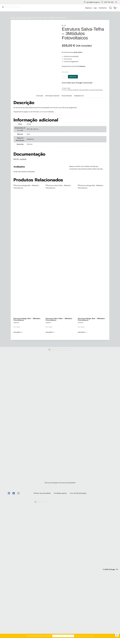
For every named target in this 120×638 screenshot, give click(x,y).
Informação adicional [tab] (52, 96)
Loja (95, 8)
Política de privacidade (42, 493)
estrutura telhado (84, 89)
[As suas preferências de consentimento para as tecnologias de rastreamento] (117, 635)
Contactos (103, 8)
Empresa (88, 8)
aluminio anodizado (73, 89)
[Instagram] (18, 493)
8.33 (64, 26)
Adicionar (73, 77)
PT (116, 2)
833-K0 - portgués (20, 159)
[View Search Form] (110, 8)
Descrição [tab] (39, 96)
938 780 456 (108, 2)
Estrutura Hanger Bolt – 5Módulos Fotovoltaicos (27, 319)
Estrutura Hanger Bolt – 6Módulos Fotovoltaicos (91, 319)
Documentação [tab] (67, 96)
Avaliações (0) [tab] (79, 96)
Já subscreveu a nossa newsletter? (39, 636)
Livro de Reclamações (78, 493)
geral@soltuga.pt (93, 2)
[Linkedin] (9, 493)
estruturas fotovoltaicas (96, 89)
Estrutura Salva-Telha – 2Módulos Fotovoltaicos (59, 319)
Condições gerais (60, 493)
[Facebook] (13, 493)
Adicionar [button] (17, 332)
